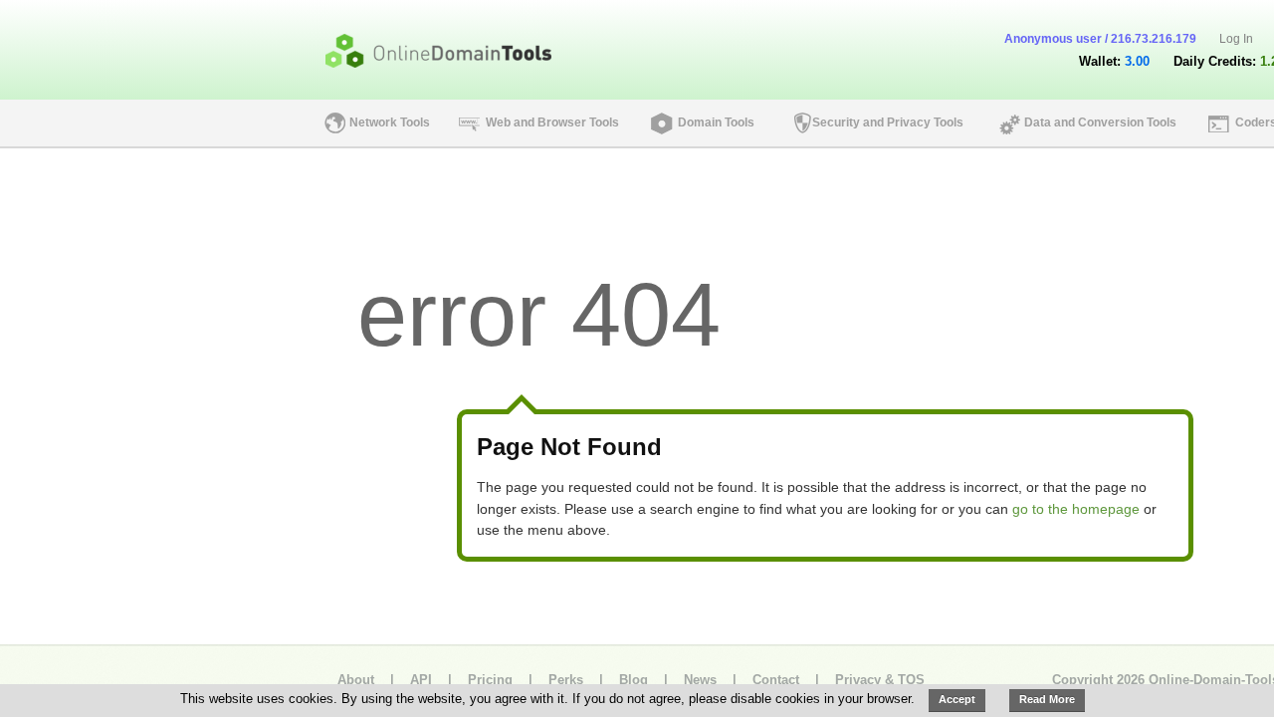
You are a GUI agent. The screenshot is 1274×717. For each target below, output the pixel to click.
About (355, 679)
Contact (775, 679)
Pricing (490, 679)
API (421, 679)
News (700, 679)
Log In (1236, 39)
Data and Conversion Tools (1100, 122)
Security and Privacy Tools (887, 122)
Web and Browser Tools (552, 122)
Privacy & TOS (880, 679)
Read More (1047, 699)
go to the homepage (1076, 509)
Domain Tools (716, 122)
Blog (633, 679)
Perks (565, 679)
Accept (957, 699)
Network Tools (389, 122)
